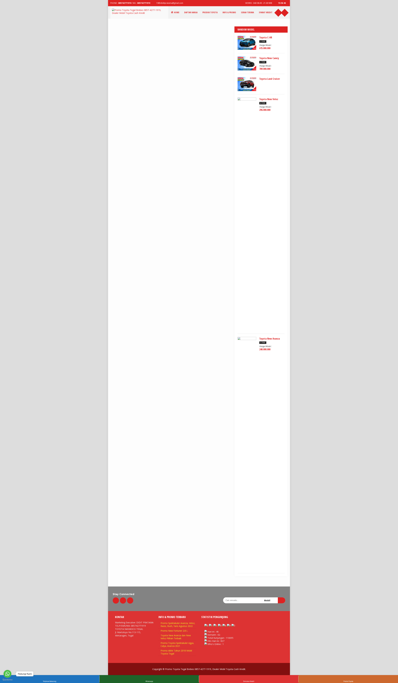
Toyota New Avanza (269, 338)
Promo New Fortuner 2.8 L (174, 630)
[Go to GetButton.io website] (7, 680)
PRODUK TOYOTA (210, 12)
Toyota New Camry (269, 58)
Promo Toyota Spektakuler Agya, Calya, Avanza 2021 (177, 644)
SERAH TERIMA (247, 12)
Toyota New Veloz (268, 99)
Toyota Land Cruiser (269, 78)
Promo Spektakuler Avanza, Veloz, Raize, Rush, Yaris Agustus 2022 (178, 625)
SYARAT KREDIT (265, 12)
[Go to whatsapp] (7, 674)
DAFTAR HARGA (190, 12)
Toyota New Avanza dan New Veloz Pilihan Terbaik (176, 637)
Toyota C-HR (265, 37)
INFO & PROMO (229, 12)
